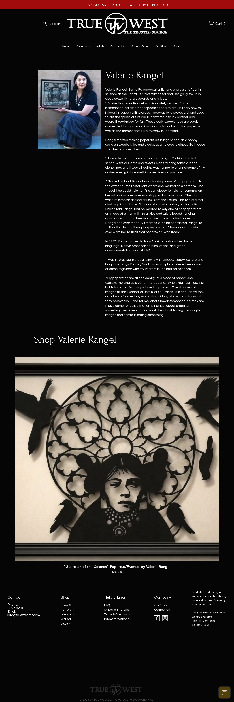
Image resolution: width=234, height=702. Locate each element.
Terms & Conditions (117, 614)
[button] (216, 23)
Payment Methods (116, 619)
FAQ (107, 605)
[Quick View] (117, 459)
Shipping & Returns (116, 609)
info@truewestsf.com (23, 615)
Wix (150, 699)
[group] (117, 465)
